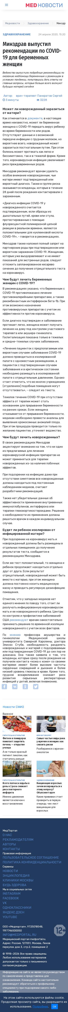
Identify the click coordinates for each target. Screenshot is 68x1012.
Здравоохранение (17, 34)
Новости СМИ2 (13, 707)
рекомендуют (19, 620)
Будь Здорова (14, 885)
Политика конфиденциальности (32, 862)
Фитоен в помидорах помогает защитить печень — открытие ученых (14, 743)
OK (54, 1006)
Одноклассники (17, 908)
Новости (10, 871)
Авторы (9, 844)
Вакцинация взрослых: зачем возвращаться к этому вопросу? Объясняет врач (49, 788)
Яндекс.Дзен (13, 912)
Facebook (11, 898)
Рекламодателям (18, 840)
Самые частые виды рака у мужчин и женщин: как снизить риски (51, 741)
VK (5, 903)
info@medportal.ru (19, 935)
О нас (7, 835)
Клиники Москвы (18, 880)
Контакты (11, 849)
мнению (15, 635)
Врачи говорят (44, 735)
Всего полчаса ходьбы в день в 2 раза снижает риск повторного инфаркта (16, 788)
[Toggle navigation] (9, 4)
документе (34, 118)
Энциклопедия (16, 876)
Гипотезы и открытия (14, 735)
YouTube (10, 917)
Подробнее (40, 1006)
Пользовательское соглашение (31, 857)
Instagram (12, 893)
